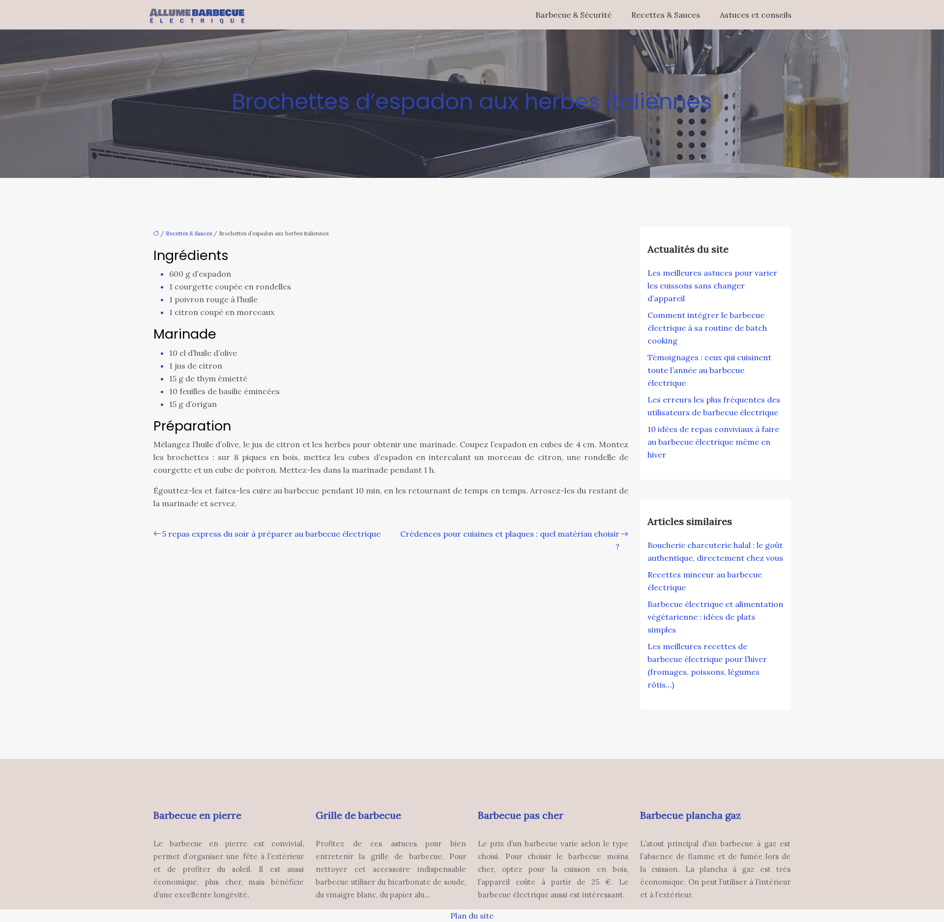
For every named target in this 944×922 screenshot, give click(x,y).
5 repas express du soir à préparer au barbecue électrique (271, 534)
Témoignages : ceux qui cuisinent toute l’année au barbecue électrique (709, 370)
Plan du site (472, 916)
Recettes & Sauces (665, 15)
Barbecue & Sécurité (573, 15)
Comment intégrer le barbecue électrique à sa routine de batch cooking (707, 328)
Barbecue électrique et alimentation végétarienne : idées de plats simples (715, 616)
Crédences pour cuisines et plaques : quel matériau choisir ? (510, 540)
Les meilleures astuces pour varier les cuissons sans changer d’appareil (712, 285)
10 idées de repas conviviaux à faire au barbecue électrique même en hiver (713, 442)
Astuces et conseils (756, 15)
